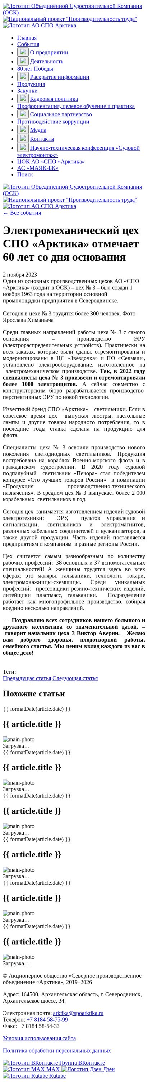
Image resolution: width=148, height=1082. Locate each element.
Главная (27, 38)
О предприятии (49, 52)
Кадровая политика (54, 99)
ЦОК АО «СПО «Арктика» (51, 161)
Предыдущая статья (27, 678)
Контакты (42, 139)
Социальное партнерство (61, 114)
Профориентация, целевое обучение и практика (76, 106)
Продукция (31, 84)
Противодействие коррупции (53, 121)
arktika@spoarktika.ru (78, 1013)
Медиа (38, 130)
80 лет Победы (35, 69)
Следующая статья (75, 678)
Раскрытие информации (59, 77)
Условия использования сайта (39, 1038)
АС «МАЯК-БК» (38, 168)
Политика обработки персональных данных (57, 1050)
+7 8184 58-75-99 (47, 1019)
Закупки (27, 90)
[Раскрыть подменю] (23, 52)
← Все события (22, 213)
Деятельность (46, 61)
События (28, 44)
